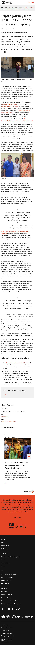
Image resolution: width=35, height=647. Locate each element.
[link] (17, 543)
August (21, 7)
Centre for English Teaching (9, 106)
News (16, 7)
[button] (29, 2)
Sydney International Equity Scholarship (18, 363)
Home (2, 7)
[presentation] (18, 458)
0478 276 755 (5, 417)
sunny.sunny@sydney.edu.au (8, 421)
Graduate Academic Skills (9, 104)
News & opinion (9, 7)
